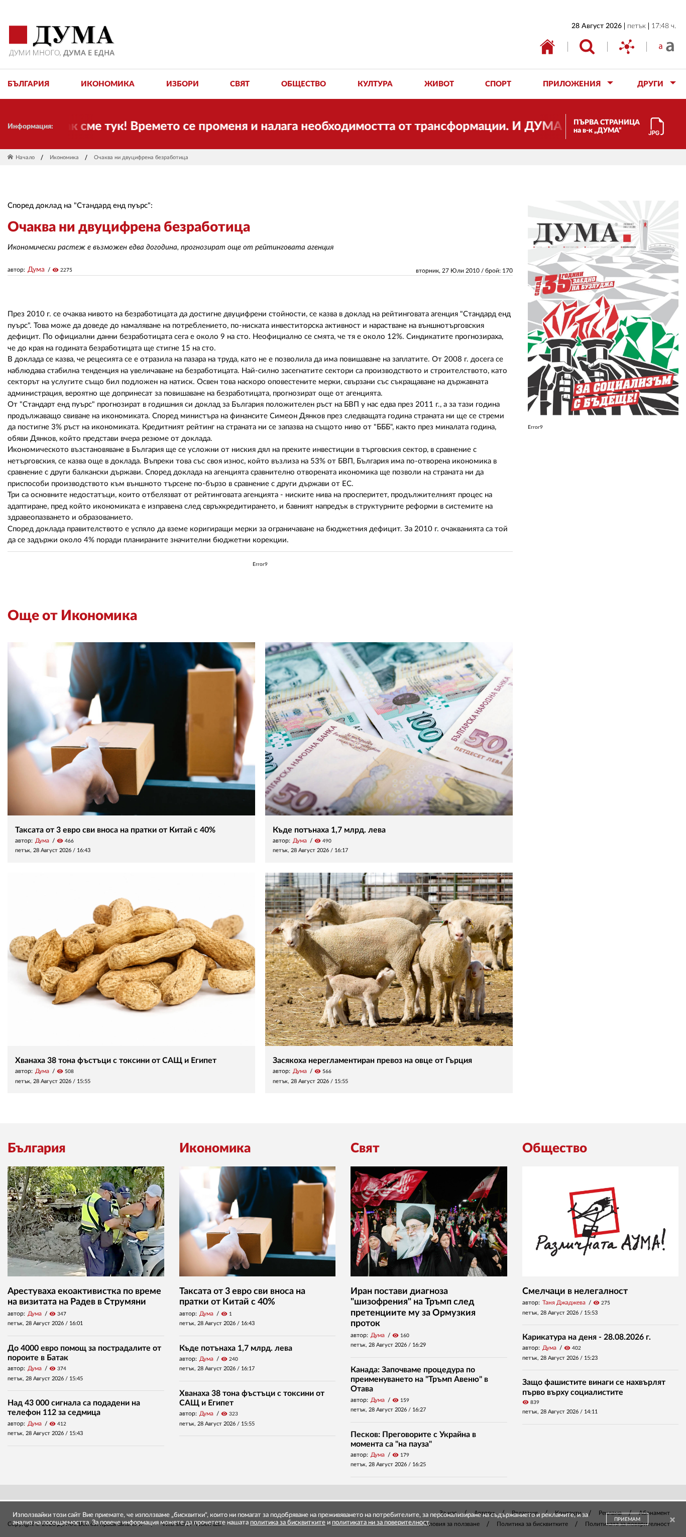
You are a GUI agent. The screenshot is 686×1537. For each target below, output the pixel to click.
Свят (365, 1148)
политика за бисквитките (287, 1522)
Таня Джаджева (564, 1302)
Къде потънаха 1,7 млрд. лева (329, 830)
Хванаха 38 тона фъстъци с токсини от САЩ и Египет (115, 1060)
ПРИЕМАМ (627, 1519)
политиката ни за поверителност (380, 1522)
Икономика (64, 157)
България (37, 1148)
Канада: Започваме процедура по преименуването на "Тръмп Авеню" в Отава (419, 1379)
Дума (36, 269)
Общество (554, 1148)
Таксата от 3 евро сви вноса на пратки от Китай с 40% (115, 830)
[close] (672, 1520)
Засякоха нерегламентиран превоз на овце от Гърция (372, 1060)
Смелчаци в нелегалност (575, 1291)
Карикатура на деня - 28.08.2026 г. (586, 1337)
